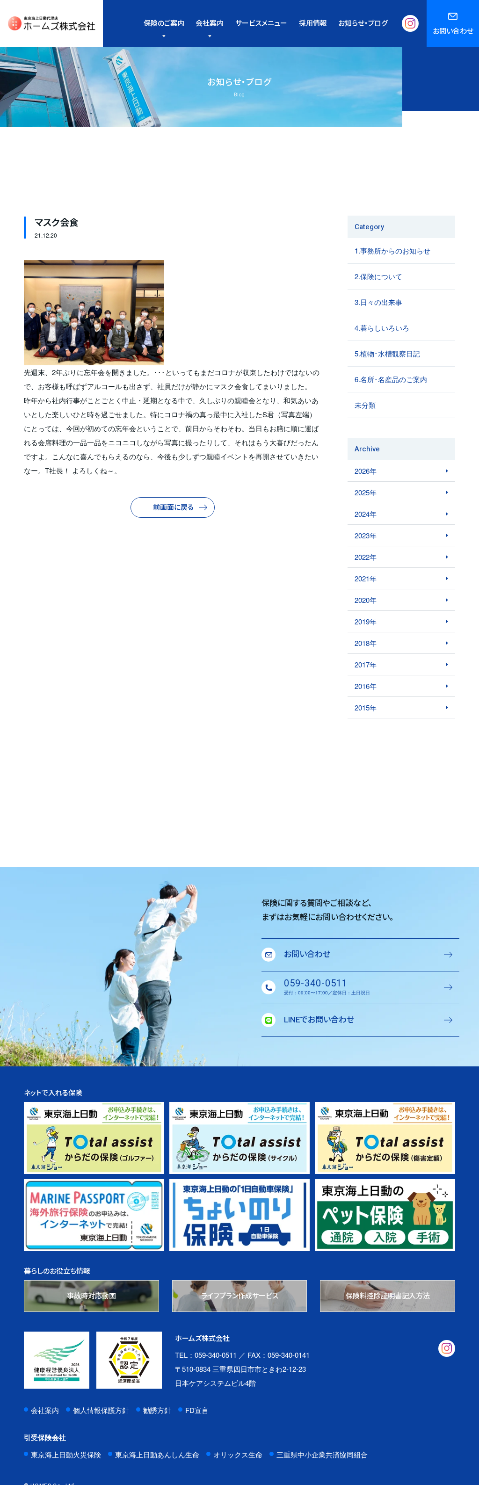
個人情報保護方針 (101, 1410)
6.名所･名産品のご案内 (391, 379)
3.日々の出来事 (378, 302)
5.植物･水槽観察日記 (387, 353)
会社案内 (45, 1410)
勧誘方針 (157, 1410)
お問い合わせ (453, 31)
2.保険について (378, 276)
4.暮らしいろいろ (382, 328)
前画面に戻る (173, 507)
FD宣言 (197, 1410)
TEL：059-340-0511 (206, 1355)
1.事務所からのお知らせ (392, 250)
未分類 (365, 405)
